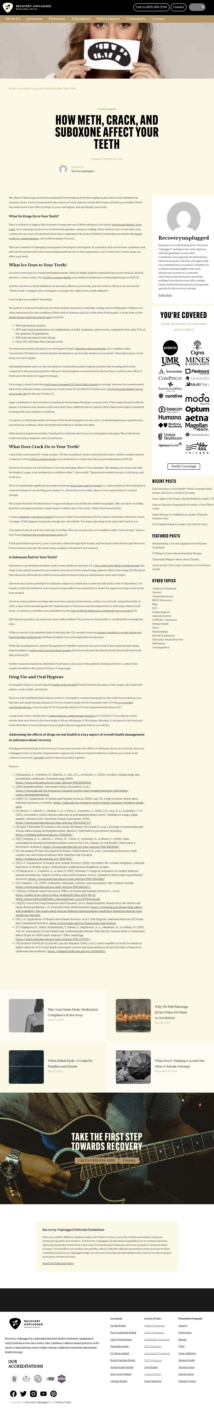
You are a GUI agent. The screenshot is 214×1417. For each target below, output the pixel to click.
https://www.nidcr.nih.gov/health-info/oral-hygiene (82, 923)
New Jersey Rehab (120, 1374)
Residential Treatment (157, 1339)
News (155, 627)
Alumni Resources (162, 596)
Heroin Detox (186, 1374)
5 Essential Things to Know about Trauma (175, 559)
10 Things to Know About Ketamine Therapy (177, 553)
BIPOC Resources (162, 600)
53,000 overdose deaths (42, 459)
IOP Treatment (152, 1346)
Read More (165, 295)
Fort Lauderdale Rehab (123, 1332)
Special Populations (163, 635)
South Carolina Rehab (122, 1360)
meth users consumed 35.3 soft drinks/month (71, 384)
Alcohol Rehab (152, 1374)
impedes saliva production (91, 348)
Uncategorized (160, 647)
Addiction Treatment (164, 588)
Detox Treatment (154, 1332)
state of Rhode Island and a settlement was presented (101, 610)
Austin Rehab (118, 1325)
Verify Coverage (183, 466)
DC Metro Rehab (119, 1353)
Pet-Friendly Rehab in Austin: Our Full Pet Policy (179, 524)
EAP (154, 608)
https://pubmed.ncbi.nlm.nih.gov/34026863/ (76, 951)
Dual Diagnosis (152, 1381)
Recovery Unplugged (37, 1402)
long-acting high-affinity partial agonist (117, 565)
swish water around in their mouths (50, 650)
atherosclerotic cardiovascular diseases (72, 716)
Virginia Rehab (118, 1381)
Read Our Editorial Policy (58, 1263)
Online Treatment (154, 1325)
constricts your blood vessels (35, 517)
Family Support (161, 612)
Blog (154, 604)
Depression (184, 1332)
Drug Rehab (151, 1367)
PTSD (181, 1346)
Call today (39, 757)
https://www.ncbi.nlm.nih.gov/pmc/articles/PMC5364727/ (53, 822)
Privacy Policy (63, 1402)
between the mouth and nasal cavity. (43, 535)
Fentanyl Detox (187, 1381)
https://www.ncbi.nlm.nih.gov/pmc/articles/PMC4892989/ (81, 847)
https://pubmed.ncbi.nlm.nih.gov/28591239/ (44, 859)
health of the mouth (63, 684)
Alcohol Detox (186, 1367)
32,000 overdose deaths (57, 277)
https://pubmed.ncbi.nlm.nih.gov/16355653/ (44, 834)
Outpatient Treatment (157, 1353)
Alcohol (156, 592)
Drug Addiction (187, 1353)
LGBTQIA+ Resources (164, 619)
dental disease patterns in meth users (30, 317)
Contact (129, 1160)
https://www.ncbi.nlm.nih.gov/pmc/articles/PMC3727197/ (53, 939)
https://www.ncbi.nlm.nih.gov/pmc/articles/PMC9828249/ (54, 782)
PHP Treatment (153, 1360)
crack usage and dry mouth (85, 485)
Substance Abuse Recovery (167, 639)
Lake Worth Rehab (121, 1339)
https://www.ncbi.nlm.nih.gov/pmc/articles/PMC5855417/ (53, 887)
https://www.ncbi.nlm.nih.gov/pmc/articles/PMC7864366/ (67, 879)
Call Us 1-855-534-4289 (96, 1160)
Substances (158, 643)
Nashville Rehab (119, 1346)
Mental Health (160, 624)
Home (12, 88)
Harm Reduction (161, 616)
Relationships (160, 631)
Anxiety (182, 1325)
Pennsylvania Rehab (121, 1367)
